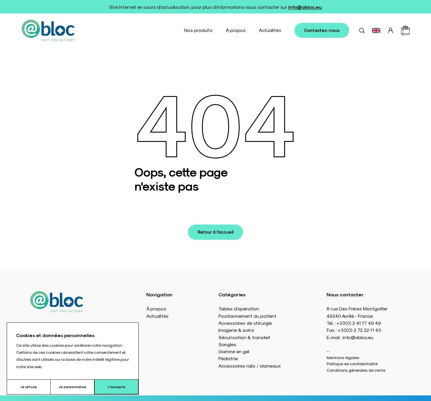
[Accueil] (48, 30)
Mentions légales (343, 357)
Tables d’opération (238, 308)
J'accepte (116, 387)
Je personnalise (72, 387)
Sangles (227, 344)
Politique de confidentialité (352, 363)
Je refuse (28, 387)
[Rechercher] (361, 30)
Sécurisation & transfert (244, 337)
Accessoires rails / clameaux (249, 365)
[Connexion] (390, 30)
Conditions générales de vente (356, 370)
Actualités (270, 30)
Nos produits (198, 30)
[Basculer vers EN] (376, 30)
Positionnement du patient (247, 316)
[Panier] (405, 30)
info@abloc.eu (305, 7)
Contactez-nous (322, 30)
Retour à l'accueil (215, 232)
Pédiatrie (228, 358)
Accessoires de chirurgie (245, 323)
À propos (236, 30)
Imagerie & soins (236, 330)
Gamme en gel (233, 351)
